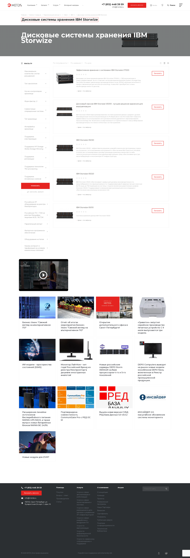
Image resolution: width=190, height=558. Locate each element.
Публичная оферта (104, 520)
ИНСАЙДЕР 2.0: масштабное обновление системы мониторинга (151, 415)
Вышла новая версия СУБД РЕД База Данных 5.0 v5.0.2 (113, 413)
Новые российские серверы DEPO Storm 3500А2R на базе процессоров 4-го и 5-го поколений (112, 369)
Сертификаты (102, 514)
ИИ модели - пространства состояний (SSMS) (36, 365)
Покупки (59, 492)
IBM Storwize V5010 (85, 207)
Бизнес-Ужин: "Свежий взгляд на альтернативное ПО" (36, 325)
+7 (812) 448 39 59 (113, 4)
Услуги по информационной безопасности (84, 533)
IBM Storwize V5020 (85, 174)
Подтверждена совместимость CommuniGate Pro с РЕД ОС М (75, 416)
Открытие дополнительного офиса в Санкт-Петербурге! (113, 325)
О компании (102, 487)
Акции (121, 487)
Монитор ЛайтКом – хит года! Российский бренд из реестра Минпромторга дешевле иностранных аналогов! (76, 369)
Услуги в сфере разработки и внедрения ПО (83, 520)
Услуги (80, 487)
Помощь (60, 487)
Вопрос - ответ (62, 495)
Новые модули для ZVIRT (35, 457)
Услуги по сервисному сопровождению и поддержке (85, 541)
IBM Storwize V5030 (85, 140)
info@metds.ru (118, 7)
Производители (62, 499)
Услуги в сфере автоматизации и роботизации (83, 494)
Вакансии (101, 510)
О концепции (102, 492)
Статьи (59, 502)
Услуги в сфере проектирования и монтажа (84, 502)
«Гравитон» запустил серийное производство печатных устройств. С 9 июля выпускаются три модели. (151, 327)
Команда (100, 495)
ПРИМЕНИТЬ (35, 186)
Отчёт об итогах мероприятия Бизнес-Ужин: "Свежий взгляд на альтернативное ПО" (74, 326)
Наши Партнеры (103, 507)
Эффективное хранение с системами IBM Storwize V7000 (102, 70)
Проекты (100, 499)
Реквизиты (101, 517)
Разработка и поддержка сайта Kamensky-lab (95, 553)
